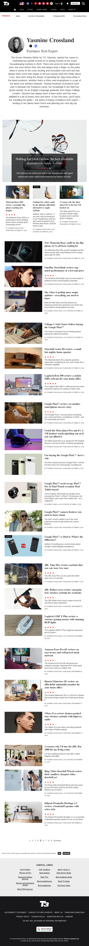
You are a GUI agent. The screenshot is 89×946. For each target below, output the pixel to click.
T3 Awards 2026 (59, 16)
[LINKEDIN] (35, 46)
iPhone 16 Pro (25, 873)
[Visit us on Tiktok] (51, 3)
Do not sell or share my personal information (44, 921)
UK (59, 853)
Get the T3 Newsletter (36, 16)
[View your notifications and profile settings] (67, 3)
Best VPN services (25, 889)
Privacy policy (23, 917)
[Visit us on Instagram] (43, 3)
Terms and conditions (74, 912)
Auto (62, 9)
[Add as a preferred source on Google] (44, 929)
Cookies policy (38, 917)
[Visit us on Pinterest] (35, 3)
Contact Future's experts (40, 912)
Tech (22, 9)
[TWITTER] (30, 46)
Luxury (54, 9)
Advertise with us (55, 917)
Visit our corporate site (71, 939)
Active (30, 9)
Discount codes (63, 886)
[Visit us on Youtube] (39, 3)
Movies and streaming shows (25, 884)
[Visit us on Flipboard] (47, 3)
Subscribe (74, 3)
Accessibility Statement (16, 912)
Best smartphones (44, 881)
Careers (69, 917)
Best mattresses (44, 886)
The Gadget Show (79, 16)
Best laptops (44, 873)
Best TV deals (64, 881)
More (70, 9)
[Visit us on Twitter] (31, 3)
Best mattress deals (64, 877)
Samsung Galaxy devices (25, 878)
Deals (18, 16)
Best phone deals (64, 873)
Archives (57, 841)
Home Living (42, 9)
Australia (66, 853)
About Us (58, 912)
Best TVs (44, 877)
